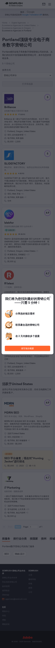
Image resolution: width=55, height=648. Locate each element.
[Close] (50, 297)
